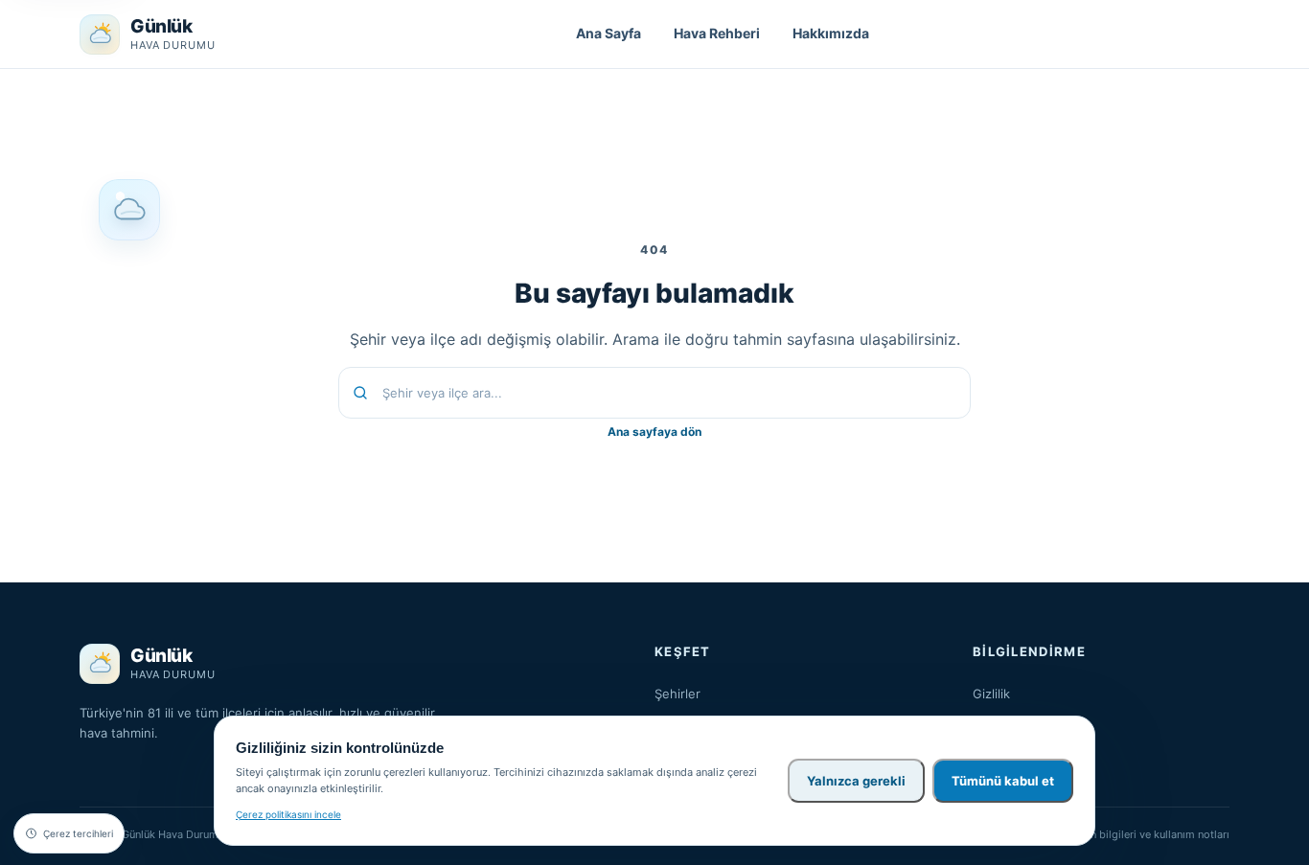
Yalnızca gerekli (856, 780)
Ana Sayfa (608, 33)
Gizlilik (991, 693)
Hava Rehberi (717, 33)
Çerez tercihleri (78, 833)
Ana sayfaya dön (654, 431)
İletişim (993, 750)
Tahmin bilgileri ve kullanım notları (1144, 834)
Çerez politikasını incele (288, 814)
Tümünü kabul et (1003, 780)
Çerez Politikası (1018, 722)
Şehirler (677, 693)
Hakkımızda (830, 33)
